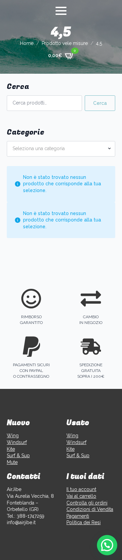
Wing (13, 435)
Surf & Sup (18, 455)
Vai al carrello (81, 496)
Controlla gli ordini (86, 503)
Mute (12, 462)
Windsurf (17, 442)
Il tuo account (81, 489)
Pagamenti (77, 516)
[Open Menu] (61, 10)
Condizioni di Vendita (89, 509)
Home (27, 43)
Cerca (100, 103)
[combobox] (61, 149)
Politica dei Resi (83, 522)
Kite (11, 449)
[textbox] (58, 148)
